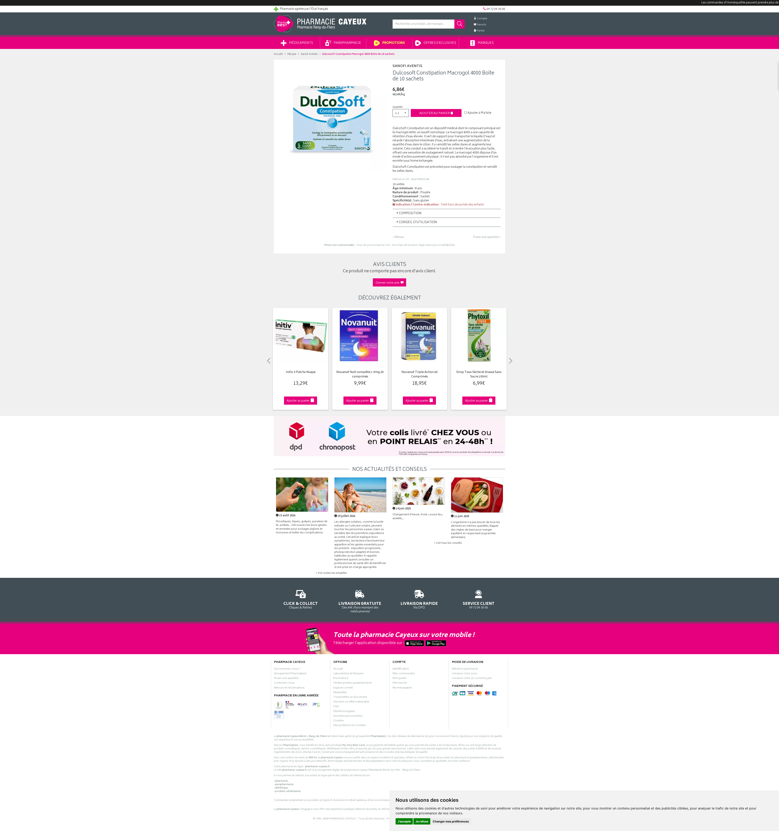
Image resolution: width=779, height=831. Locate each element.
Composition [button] (410, 213)
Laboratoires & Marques (348, 674)
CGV (336, 707)
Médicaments (300, 43)
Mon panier (400, 679)
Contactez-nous (284, 683)
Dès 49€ (359, 607)
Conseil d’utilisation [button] (418, 222)
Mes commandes (404, 674)
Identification (401, 669)
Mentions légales (344, 712)
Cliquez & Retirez (300, 605)
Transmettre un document (350, 698)
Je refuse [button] (421, 821)
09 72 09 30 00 (478, 605)
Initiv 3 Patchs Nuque (300, 372)
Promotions (393, 43)
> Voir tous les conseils (448, 543)
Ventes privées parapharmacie (352, 683)
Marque (291, 54)
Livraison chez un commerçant (472, 679)
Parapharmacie (347, 43)
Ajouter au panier (434, 113)
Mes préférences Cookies (349, 726)
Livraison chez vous (464, 674)
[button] (401, 113)
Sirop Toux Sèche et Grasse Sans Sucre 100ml (478, 374)
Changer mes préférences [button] (451, 821)
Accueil (278, 54)
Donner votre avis (388, 282)
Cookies (338, 721)
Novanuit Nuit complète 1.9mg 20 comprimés (360, 374)
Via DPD (419, 605)
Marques (485, 43)
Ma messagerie (402, 688)
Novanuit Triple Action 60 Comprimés (419, 374)
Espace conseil (343, 688)
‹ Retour (398, 237)
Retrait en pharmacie (465, 669)
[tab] (447, 213)
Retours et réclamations (289, 688)
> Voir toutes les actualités (331, 573)
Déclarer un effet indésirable (351, 702)
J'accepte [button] (404, 821)
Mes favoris (400, 683)
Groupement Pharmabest (290, 674)
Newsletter (340, 693)
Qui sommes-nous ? (287, 669)
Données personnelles (348, 716)
